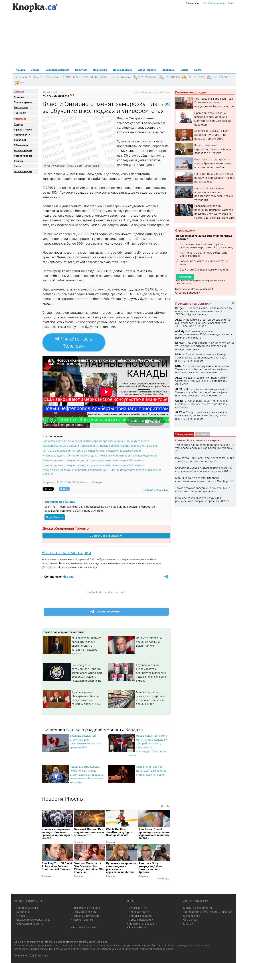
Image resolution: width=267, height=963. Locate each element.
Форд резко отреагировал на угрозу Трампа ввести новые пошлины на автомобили (213, 163)
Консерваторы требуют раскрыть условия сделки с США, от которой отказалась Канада (87, 645)
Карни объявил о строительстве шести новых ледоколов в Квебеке (212, 149)
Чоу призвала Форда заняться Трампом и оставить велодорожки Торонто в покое (214, 102)
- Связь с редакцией (140, 919)
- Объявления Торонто (28, 923)
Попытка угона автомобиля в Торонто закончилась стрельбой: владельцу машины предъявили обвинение (87, 672)
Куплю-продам (23, 150)
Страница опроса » (187, 292)
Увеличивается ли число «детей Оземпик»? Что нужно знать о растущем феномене (201, 381)
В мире (35, 69)
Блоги (197, 69)
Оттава (175, 76)
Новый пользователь (214, 3)
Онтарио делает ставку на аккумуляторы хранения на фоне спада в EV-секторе (93, 460)
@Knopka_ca (49, 567)
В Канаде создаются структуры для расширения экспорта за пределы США (200, 499)
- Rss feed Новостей (83, 927)
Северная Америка (57, 69)
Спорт (184, 69)
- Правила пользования (142, 923)
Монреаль (151, 76)
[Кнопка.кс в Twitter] (167, 103)
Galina (179, 400)
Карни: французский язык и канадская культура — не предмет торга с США (211, 134)
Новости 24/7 (22, 134)
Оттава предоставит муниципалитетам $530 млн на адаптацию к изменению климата (203, 334)
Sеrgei (179, 308)
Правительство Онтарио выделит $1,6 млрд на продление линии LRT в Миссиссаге (96, 440)
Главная (19, 91)
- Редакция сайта (138, 911)
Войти (231, 3)
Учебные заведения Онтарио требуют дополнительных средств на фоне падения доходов (100, 455)
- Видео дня (22, 911)
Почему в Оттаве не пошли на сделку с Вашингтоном (149, 641)
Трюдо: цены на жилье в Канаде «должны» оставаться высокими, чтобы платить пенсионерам (200, 357)
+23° (140, 77)
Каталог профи (23, 155)
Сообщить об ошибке (156, 489)
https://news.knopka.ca (92, 945)
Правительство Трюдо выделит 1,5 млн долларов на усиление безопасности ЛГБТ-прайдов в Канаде (203, 311)
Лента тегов (21, 107)
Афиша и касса (23, 129)
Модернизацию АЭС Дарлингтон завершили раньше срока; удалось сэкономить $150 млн (100, 445)
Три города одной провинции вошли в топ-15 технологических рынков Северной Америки (204, 446)
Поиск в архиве (23, 102)
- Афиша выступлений (85, 915)
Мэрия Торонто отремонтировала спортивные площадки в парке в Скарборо (202, 479)
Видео (17, 166)
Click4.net (20, 139)
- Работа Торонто (82, 919)
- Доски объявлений (84, 911)
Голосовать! (185, 276)
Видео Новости (147, 69)
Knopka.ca (20, 118)
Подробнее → (54, 517)
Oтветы (18, 160)
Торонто (126, 76)
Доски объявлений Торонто (66, 528)
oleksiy (179, 331)
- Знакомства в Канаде (85, 907)
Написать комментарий (66, 552)
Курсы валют (54, 76)
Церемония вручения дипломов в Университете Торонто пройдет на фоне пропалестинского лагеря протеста (202, 369)
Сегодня (19, 97)
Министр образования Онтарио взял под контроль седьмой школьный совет (92, 450)
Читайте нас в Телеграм (76, 342)
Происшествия (122, 69)
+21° (189, 77)
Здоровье (168, 69)
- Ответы (20, 915)
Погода (115, 76)
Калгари (224, 76)
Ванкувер (199, 76)
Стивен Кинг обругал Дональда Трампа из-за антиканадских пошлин (151, 770)
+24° (215, 77)
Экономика (100, 69)
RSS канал (20, 112)
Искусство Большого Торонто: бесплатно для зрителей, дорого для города (204, 459)
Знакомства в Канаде (59, 501)
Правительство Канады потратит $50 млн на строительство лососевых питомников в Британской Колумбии (87, 774)
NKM (178, 354)
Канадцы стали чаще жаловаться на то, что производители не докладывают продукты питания (204, 346)
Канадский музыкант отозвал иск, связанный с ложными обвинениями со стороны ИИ (203, 469)
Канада (20, 69)
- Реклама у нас (137, 907)
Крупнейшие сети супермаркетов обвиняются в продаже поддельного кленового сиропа (151, 672)
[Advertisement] (124, 40)
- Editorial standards (139, 915)
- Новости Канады (26, 907)
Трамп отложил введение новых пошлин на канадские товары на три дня (202, 489)
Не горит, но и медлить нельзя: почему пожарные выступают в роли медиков (214, 177)
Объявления (21, 145)
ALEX (178, 319)
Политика (81, 69)
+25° (22, 82)
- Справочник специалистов (32, 919)
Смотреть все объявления (106, 535)
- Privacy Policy (136, 927)
